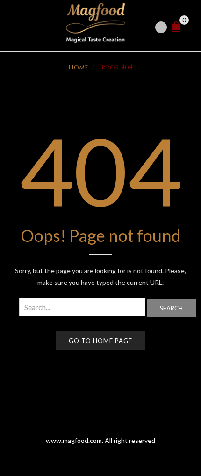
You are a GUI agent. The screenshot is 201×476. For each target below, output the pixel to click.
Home (78, 67)
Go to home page (100, 341)
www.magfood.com (74, 440)
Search (171, 308)
